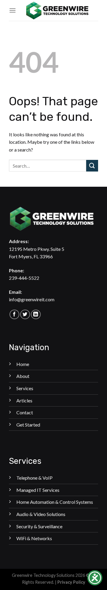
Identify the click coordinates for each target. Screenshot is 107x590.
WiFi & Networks (34, 538)
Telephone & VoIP (34, 478)
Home (22, 364)
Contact (24, 412)
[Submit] (92, 166)
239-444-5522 (24, 278)
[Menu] (12, 10)
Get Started (28, 424)
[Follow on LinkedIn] (36, 314)
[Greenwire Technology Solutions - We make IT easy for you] (57, 10)
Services (24, 388)
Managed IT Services (37, 490)
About (22, 376)
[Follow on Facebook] (14, 314)
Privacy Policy (71, 582)
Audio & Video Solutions (40, 514)
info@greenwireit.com (31, 299)
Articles (24, 400)
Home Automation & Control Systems (54, 502)
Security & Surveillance (39, 526)
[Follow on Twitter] (25, 314)
